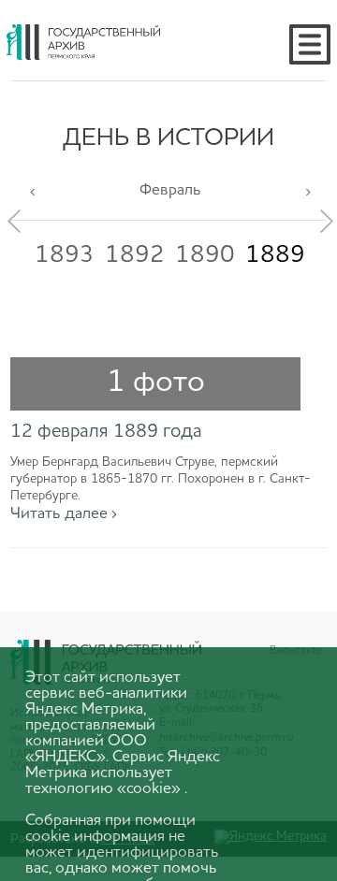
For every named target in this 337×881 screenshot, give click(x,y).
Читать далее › (63, 514)
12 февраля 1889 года (106, 432)
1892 (135, 255)
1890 (205, 255)
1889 (275, 255)
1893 (65, 255)
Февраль (170, 190)
